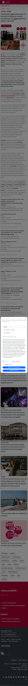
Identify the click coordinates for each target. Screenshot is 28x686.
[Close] (26, 318)
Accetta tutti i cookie (14, 370)
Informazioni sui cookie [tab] (9, 329)
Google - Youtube (16, 361)
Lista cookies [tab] (7, 332)
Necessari (6, 361)
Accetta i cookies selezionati (14, 367)
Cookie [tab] (5, 327)
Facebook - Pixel (8, 364)
